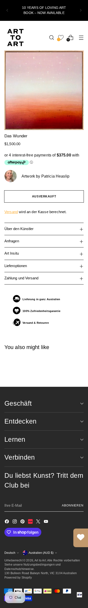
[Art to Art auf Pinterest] (23, 522)
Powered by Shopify (18, 577)
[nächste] (80, 10)
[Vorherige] (7, 10)
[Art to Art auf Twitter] (39, 522)
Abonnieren (73, 505)
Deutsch (9, 552)
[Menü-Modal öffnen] (81, 37)
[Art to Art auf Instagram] (15, 522)
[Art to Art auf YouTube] (46, 522)
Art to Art (40, 560)
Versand (11, 212)
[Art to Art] (15, 37)
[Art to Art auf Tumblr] (31, 522)
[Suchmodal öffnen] (51, 37)
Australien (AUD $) (41, 552)
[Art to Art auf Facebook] (7, 522)
